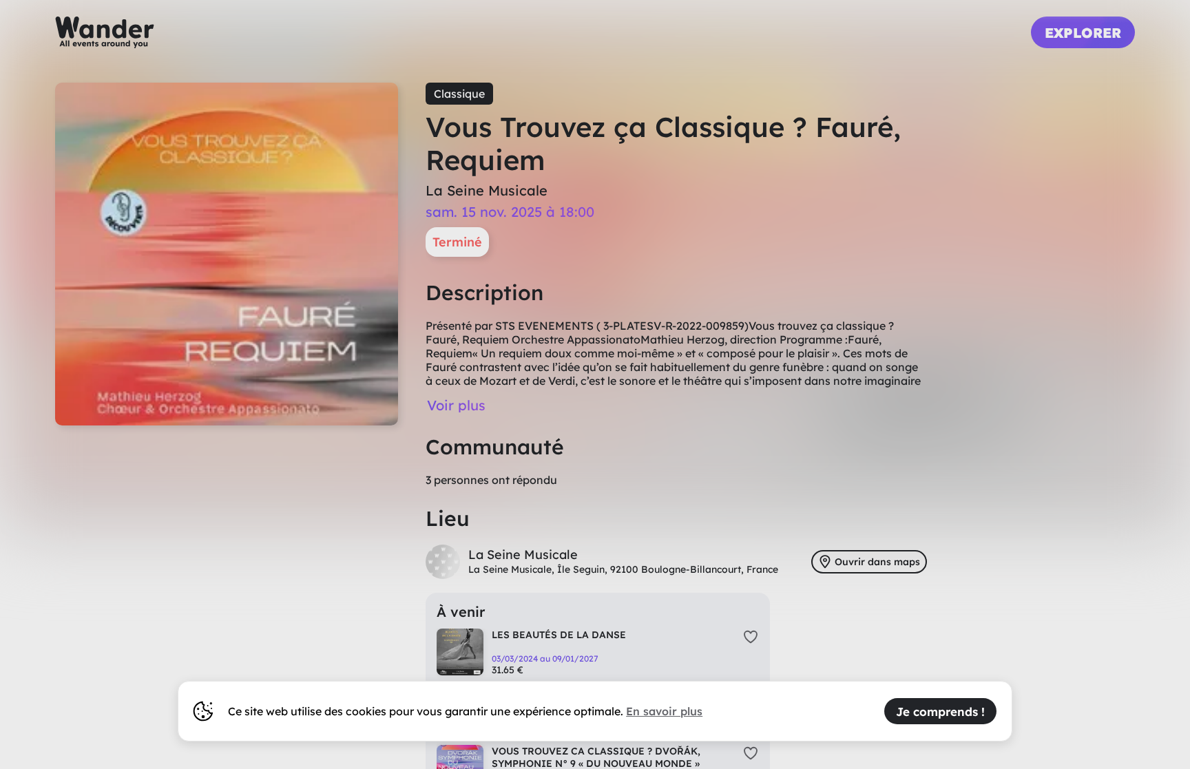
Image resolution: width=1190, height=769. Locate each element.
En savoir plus (664, 711)
